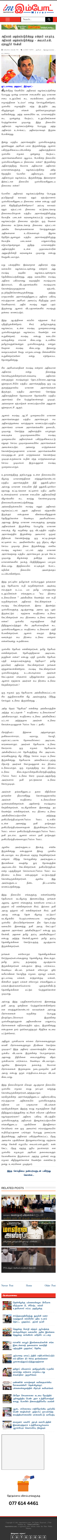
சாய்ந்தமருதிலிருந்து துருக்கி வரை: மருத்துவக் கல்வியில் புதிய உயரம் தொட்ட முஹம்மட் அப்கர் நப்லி (30, 1319)
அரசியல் (38, 50)
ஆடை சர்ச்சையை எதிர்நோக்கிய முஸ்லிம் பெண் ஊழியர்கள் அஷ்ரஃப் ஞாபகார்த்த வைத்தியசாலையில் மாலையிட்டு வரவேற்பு (34, 1412)
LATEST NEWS (28, 50)
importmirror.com (11, 1526)
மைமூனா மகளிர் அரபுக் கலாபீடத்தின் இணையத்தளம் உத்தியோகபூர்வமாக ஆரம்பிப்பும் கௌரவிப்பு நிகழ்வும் (32, 1425)
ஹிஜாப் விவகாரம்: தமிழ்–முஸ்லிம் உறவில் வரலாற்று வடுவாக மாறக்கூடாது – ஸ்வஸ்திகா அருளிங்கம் (33, 1372)
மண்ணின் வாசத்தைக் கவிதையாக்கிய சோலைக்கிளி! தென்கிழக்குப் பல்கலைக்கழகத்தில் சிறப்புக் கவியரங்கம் (33, 1385)
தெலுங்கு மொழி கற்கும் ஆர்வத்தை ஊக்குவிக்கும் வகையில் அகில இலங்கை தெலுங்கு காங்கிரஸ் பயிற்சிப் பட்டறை (34, 1332)
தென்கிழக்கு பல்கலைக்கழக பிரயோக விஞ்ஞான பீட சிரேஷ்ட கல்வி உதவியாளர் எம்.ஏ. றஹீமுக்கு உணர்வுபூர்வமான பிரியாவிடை (31, 1307)
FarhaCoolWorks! (33, 1525)
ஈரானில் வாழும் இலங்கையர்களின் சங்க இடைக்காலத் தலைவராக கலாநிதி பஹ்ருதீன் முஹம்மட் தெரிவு (33, 1345)
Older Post (50, 1285)
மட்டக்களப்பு (5, 53)
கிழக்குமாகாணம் (48, 50)
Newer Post (7, 1285)
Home (29, 1285)
